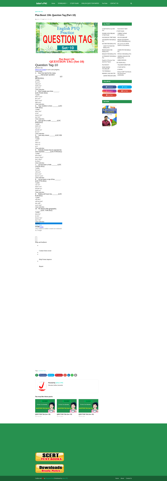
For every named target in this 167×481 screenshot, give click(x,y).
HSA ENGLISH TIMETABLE (109, 37)
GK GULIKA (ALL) (121, 62)
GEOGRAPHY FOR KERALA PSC (109, 40)
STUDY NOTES (121, 67)
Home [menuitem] (53, 3)
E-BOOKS (120, 69)
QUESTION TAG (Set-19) (64, 414)
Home (117, 478)
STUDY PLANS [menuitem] (74, 3)
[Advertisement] (50, 438)
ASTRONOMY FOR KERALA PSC (109, 57)
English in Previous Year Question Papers (108, 61)
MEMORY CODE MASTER (108, 73)
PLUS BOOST (105, 65)
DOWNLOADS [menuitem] (62, 3)
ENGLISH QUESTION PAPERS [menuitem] (90, 3)
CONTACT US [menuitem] (114, 3)
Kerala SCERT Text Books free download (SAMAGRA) (124, 73)
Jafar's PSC (39, 19)
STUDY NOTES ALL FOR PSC (108, 29)
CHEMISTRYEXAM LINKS (109, 76)
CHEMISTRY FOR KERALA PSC (124, 50)
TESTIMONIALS (106, 71)
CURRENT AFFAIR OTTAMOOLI (122, 34)
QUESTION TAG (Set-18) (86, 414)
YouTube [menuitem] (104, 3)
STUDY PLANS (120, 31)
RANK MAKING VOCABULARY (106, 68)
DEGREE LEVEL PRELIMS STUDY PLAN (108, 34)
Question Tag (42, 370)
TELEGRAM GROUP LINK (124, 65)
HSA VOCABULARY (122, 37)
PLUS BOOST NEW (122, 29)
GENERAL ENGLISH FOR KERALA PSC (124, 57)
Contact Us (129, 478)
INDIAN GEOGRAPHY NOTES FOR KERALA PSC (124, 40)
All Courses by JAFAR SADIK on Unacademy (123, 44)
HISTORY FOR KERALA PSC (109, 44)
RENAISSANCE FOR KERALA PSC (107, 50)
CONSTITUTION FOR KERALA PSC (108, 46)
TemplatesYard (50, 478)
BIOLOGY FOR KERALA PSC (109, 54)
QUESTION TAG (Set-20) (42, 414)
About (122, 478)
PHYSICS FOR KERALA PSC (124, 54)
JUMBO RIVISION (122, 60)
